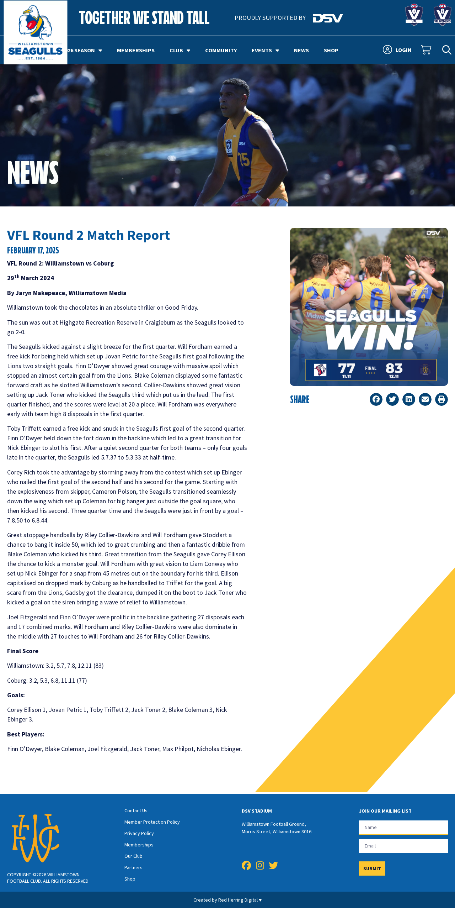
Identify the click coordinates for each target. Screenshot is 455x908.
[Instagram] (259, 865)
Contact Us (136, 810)
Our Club (133, 856)
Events (262, 50)
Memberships (136, 50)
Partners (133, 867)
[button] (376, 399)
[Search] (446, 50)
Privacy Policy (139, 833)
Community (221, 50)
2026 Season (78, 50)
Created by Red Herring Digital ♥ (227, 900)
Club (176, 50)
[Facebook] (246, 865)
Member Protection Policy (152, 822)
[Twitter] (273, 865)
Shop (331, 50)
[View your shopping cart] (427, 50)
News (301, 50)
